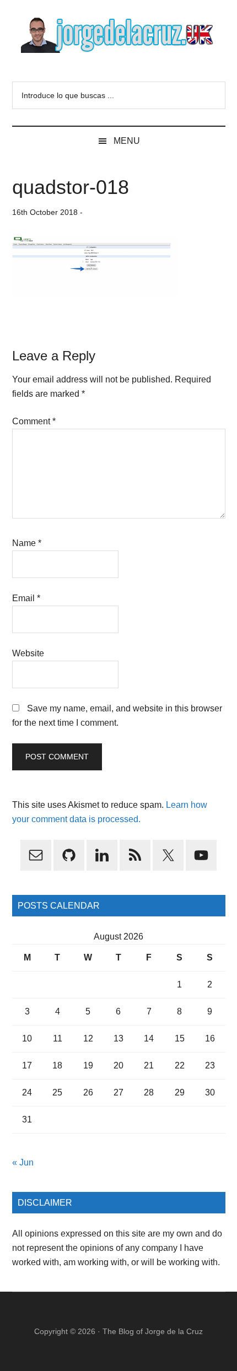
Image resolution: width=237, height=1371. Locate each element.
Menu (127, 140)
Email (26, 598)
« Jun (23, 1162)
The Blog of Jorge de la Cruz (153, 1331)
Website (28, 653)
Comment (34, 421)
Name (26, 543)
